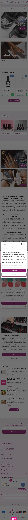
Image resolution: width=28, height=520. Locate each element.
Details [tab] (14, 247)
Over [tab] (23, 247)
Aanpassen (13, 274)
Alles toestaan (14, 270)
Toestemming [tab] (5, 247)
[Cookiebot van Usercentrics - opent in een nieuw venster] (21, 244)
